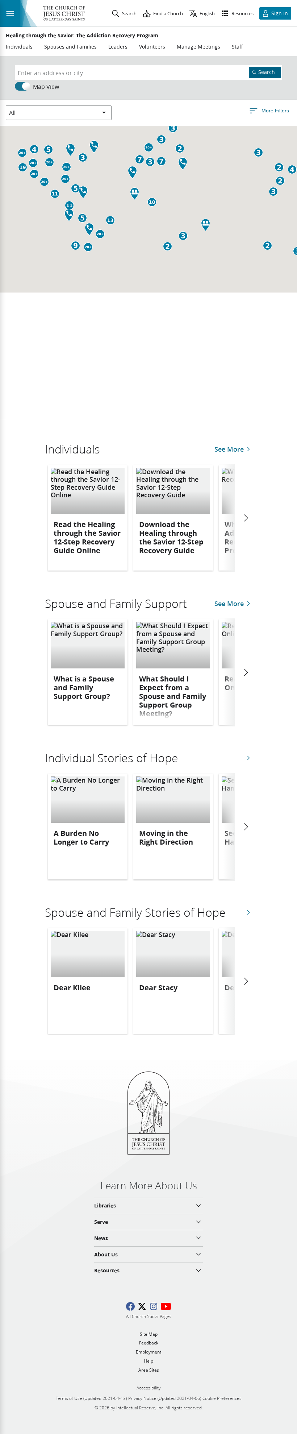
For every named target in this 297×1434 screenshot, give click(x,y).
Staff (237, 46)
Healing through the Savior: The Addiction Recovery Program (82, 35)
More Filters (275, 110)
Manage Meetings (198, 46)
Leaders (117, 46)
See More (229, 449)
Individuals (19, 46)
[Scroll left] (245, 518)
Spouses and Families (70, 46)
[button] (66, 166)
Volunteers (152, 46)
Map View (46, 86)
